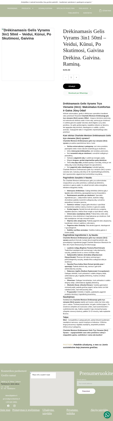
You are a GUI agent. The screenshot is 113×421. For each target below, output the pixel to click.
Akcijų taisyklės (99, 409)
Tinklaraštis (73, 13)
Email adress (81, 380)
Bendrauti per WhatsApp (78, 93)
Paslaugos (83, 8)
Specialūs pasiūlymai (65, 8)
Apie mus (5, 409)
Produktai (26, 8)
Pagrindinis (12, 8)
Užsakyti (72, 86)
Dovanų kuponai (45, 8)
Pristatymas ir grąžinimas (26, 409)
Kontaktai (87, 13)
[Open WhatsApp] (107, 414)
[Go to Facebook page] (8, 406)
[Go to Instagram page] (14, 406)
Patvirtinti (86, 391)
